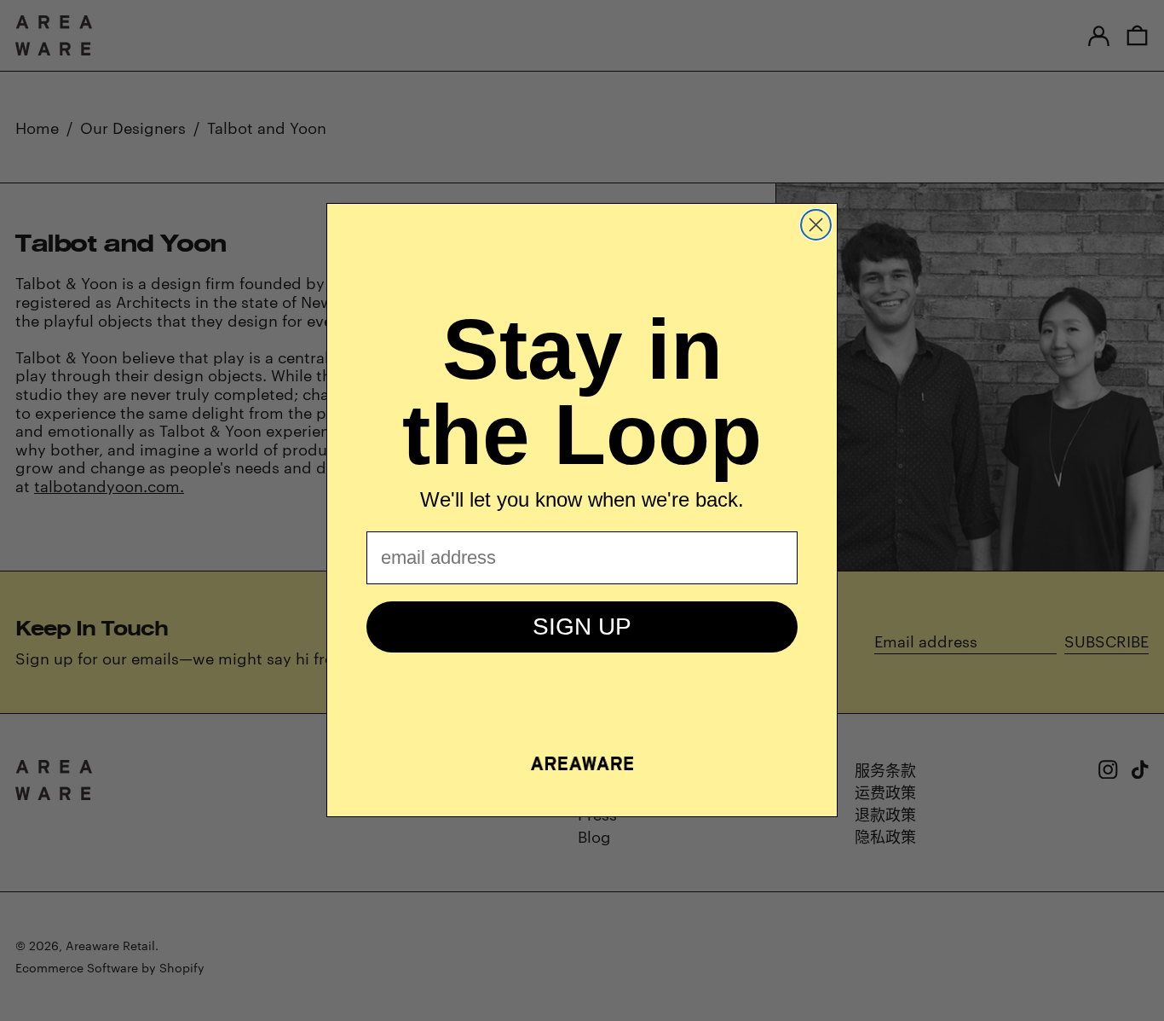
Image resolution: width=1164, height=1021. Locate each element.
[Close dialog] (816, 225)
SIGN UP (582, 626)
